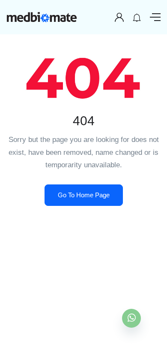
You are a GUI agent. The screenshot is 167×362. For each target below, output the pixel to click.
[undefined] (131, 318)
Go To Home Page (84, 195)
